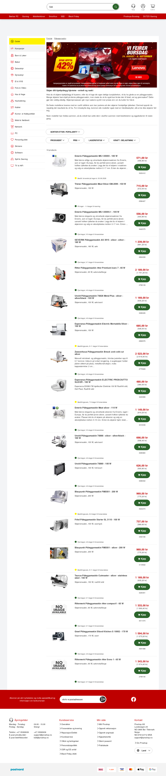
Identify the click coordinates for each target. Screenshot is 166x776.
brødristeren (125, 115)
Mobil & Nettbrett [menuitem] (22, 120)
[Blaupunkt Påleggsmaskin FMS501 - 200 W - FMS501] (60, 497)
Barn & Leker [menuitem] (20, 55)
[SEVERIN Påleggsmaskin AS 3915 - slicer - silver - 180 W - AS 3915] (60, 245)
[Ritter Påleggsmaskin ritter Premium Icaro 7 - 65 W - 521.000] (60, 273)
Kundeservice (67, 736)
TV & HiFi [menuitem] (19, 165)
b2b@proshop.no (41, 737)
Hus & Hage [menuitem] (20, 94)
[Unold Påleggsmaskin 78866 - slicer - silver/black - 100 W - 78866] (60, 441)
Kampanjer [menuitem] (19, 48)
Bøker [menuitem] (17, 62)
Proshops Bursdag (131, 16)
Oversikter (65, 724)
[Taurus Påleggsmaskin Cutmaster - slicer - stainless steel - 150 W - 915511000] (60, 581)
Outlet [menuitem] (17, 41)
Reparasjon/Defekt (69, 732)
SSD (63, 16)
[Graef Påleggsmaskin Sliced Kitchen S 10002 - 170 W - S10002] (60, 637)
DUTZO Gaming (150, 16)
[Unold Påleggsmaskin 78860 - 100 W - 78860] (60, 469)
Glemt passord (105, 741)
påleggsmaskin (146, 94)
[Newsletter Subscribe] (103, 699)
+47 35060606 (40, 732)
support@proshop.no (43, 734)
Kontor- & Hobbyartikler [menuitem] (25, 113)
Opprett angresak (106, 732)
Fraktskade (103, 745)
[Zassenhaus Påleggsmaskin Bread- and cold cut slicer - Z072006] (60, 357)
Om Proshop (142, 743)
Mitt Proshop (104, 724)
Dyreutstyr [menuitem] (19, 75)
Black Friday (74, 16)
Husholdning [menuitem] (20, 100)
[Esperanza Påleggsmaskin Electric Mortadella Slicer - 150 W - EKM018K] (60, 329)
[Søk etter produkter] (116, 7)
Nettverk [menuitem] (18, 126)
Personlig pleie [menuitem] (21, 139)
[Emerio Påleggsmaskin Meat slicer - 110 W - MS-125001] (60, 413)
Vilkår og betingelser (70, 741)
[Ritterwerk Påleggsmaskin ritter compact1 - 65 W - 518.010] (60, 609)
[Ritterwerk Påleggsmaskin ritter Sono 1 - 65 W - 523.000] (60, 665)
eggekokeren (139, 115)
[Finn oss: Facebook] (133, 699)
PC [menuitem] (16, 133)
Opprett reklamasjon (107, 728)
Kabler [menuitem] (17, 107)
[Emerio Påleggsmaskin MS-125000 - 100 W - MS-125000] (60, 161)
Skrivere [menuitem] (18, 146)
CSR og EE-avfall (68, 749)
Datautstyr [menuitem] (19, 68)
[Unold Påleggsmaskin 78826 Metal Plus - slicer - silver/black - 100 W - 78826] (60, 301)
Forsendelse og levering (71, 728)
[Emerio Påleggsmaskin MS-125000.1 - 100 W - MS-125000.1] (60, 217)
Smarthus (53, 16)
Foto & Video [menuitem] (20, 88)
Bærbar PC (13, 16)
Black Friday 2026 (69, 753)
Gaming (25, 16)
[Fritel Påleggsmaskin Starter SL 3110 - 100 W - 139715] (60, 525)
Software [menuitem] (19, 152)
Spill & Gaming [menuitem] (21, 159)
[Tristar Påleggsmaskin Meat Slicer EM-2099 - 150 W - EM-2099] (60, 189)
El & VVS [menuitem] (19, 81)
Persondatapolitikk (69, 745)
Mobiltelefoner (39, 16)
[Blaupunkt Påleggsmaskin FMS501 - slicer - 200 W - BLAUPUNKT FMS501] (60, 553)
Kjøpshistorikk (105, 736)
